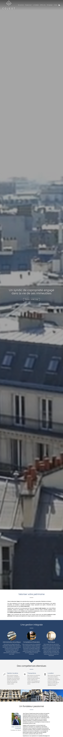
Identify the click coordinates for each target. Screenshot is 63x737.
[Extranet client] (59, 5)
